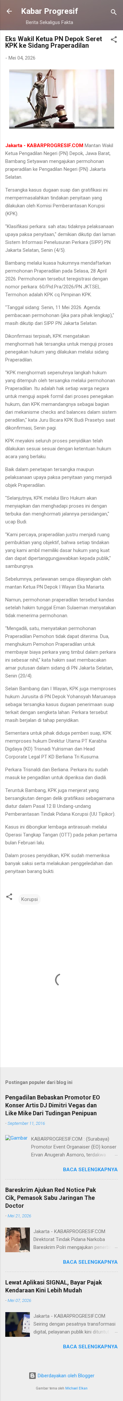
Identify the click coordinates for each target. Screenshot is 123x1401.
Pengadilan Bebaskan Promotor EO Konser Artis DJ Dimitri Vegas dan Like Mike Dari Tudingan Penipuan (52, 1105)
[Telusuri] (114, 13)
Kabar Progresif (49, 11)
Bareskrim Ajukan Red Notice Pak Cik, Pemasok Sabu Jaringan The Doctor (50, 1197)
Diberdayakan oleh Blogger (65, 1376)
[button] (114, 41)
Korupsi (29, 899)
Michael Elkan (76, 1388)
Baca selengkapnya (90, 1170)
